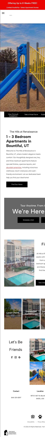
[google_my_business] (19, 357)
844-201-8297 (16, 398)
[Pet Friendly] (40, 418)
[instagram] (15, 357)
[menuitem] (31, 422)
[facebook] (12, 357)
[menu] (3, 13)
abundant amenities (13, 168)
